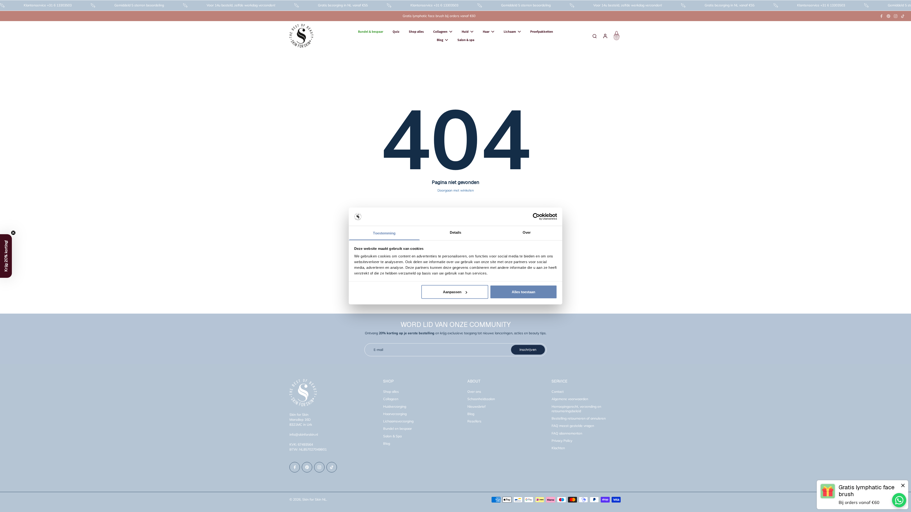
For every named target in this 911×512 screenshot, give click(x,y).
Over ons (474, 391)
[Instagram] (895, 16)
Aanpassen (452, 292)
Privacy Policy (562, 441)
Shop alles (391, 391)
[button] (6, 256)
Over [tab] (527, 232)
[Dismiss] (903, 485)
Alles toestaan (523, 292)
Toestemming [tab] (384, 233)
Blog (386, 443)
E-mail (378, 349)
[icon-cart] (616, 36)
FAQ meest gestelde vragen (573, 426)
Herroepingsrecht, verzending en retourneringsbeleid (576, 408)
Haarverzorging (395, 414)
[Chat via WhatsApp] (899, 500)
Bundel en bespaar (397, 428)
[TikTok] (902, 16)
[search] (594, 36)
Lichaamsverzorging (398, 421)
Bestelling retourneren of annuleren (579, 418)
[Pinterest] (888, 16)
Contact (558, 391)
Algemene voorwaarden (570, 399)
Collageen (390, 399)
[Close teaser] (13, 232)
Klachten (558, 448)
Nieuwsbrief (476, 406)
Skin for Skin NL (314, 499)
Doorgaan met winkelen (455, 190)
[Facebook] (881, 16)
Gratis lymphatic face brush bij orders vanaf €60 (439, 16)
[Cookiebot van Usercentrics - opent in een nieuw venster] (536, 216)
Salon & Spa (392, 436)
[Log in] (605, 36)
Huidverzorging (394, 406)
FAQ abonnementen (567, 433)
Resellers (474, 421)
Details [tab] (455, 232)
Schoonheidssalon (481, 399)
